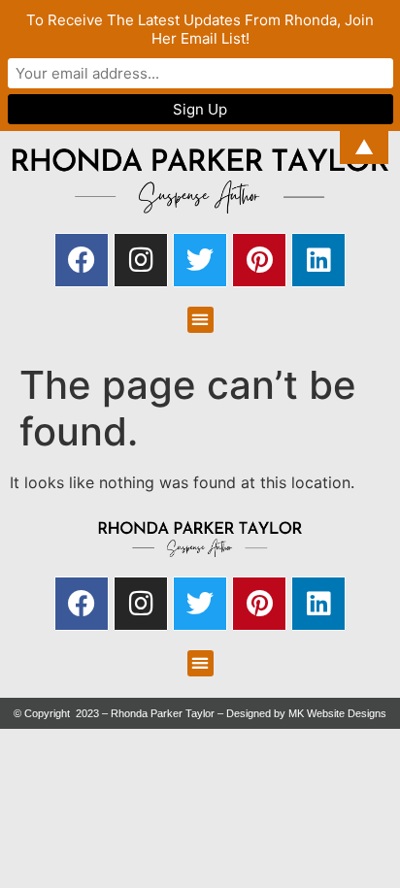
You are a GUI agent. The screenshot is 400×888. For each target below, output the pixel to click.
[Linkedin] (318, 260)
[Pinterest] (259, 260)
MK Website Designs (337, 713)
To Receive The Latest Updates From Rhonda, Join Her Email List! (200, 29)
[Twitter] (200, 260)
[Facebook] (81, 260)
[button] (200, 320)
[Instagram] (141, 260)
